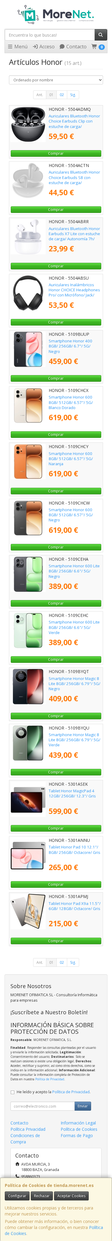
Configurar (17, 1195)
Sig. (73, 94)
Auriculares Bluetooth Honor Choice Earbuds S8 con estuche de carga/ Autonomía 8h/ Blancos (74, 179)
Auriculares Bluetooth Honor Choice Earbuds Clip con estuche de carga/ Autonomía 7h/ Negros (74, 123)
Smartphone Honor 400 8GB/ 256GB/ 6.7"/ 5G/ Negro (70, 346)
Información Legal (78, 1123)
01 (51, 94)
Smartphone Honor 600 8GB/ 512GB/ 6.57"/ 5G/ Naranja (71, 459)
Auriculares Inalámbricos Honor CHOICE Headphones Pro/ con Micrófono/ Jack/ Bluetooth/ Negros (74, 292)
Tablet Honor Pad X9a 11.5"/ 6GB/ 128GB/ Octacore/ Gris (75, 906)
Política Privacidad (27, 1129)
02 (62, 94)
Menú (20, 46)
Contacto (76, 46)
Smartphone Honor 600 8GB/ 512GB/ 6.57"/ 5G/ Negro (71, 515)
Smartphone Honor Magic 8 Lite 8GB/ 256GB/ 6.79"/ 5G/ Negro (74, 684)
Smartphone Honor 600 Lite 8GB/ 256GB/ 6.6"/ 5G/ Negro (74, 571)
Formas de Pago (77, 1135)
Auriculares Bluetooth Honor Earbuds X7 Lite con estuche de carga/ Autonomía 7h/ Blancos (74, 236)
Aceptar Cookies (71, 1195)
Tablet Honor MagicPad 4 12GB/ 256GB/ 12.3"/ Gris (72, 793)
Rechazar (42, 1195)
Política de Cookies (79, 1129)
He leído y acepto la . (53, 1091)
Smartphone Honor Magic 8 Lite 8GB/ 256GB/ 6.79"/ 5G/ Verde (74, 740)
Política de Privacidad (49, 1079)
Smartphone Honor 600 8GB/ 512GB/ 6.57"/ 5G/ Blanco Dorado (71, 402)
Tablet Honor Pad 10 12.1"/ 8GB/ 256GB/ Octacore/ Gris (74, 849)
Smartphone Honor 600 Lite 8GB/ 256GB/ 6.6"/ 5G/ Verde (74, 627)
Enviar (83, 1106)
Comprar (56, 153)
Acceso (46, 46)
